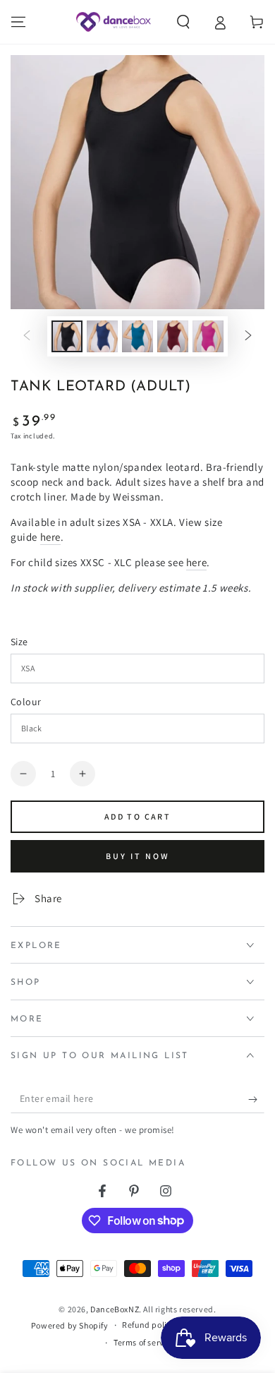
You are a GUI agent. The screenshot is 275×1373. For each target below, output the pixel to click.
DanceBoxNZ (114, 1309)
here (50, 537)
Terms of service (145, 1342)
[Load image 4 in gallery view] (172, 336)
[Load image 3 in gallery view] (137, 336)
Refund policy (149, 1324)
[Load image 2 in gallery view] (102, 336)
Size (19, 641)
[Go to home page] (113, 21)
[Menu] (18, 22)
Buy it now (138, 856)
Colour (26, 701)
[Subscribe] (256, 1099)
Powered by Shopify (70, 1325)
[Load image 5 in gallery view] (208, 336)
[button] (183, 22)
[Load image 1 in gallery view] (66, 336)
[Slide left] (26, 336)
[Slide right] (248, 336)
